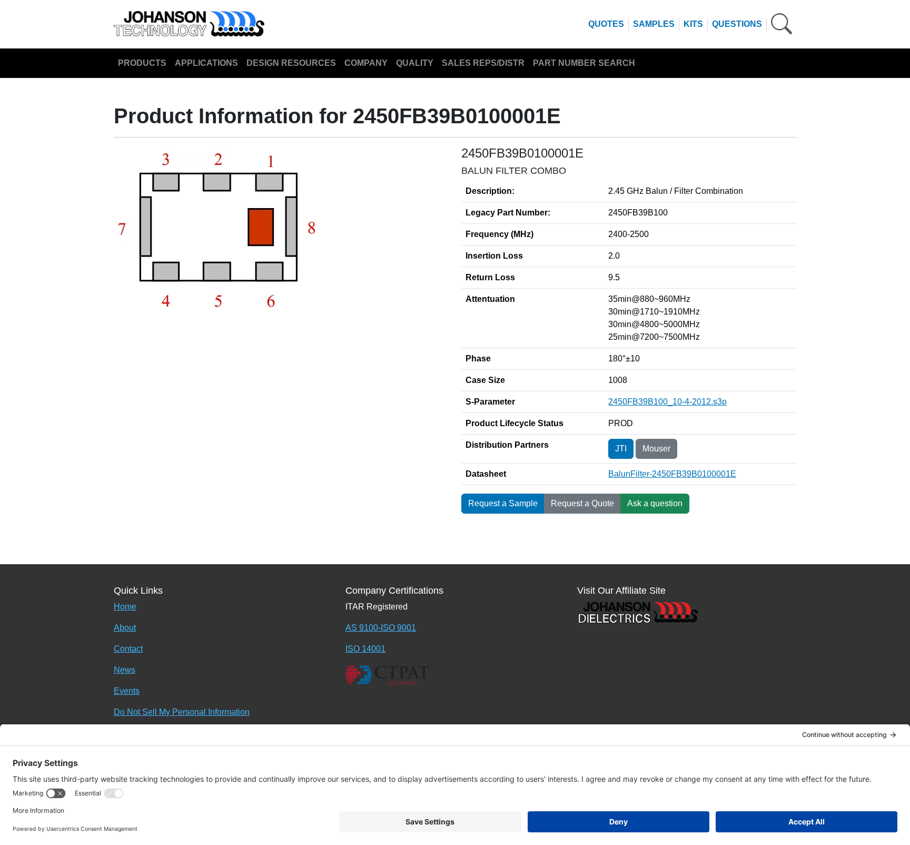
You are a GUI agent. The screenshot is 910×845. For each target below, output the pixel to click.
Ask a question (654, 503)
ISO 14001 (365, 648)
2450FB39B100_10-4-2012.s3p (667, 401)
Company (366, 62)
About (125, 627)
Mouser (656, 448)
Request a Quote (582, 503)
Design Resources (291, 62)
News (124, 669)
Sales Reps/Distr (483, 62)
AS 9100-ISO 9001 (380, 627)
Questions (737, 23)
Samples (654, 23)
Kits (693, 23)
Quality (414, 62)
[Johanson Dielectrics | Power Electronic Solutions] (637, 611)
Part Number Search (584, 62)
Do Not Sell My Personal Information (182, 712)
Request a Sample (503, 503)
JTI (621, 448)
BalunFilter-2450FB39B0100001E (672, 473)
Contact (128, 648)
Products (142, 62)
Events (127, 690)
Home (125, 606)
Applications (206, 62)
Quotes (606, 23)
